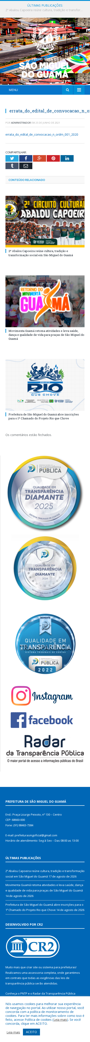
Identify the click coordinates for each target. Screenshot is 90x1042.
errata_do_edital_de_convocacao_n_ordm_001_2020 (41, 134)
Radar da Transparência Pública (54, 993)
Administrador (21, 122)
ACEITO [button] (31, 1032)
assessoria (35, 973)
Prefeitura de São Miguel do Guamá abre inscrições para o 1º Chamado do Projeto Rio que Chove (44, 416)
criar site (32, 967)
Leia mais (60, 1019)
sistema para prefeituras (59, 967)
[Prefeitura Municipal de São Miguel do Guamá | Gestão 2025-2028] (45, 52)
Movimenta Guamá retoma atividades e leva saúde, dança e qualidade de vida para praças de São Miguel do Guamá (46, 10)
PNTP (23, 993)
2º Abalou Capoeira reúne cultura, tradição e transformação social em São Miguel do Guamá (41, 253)
